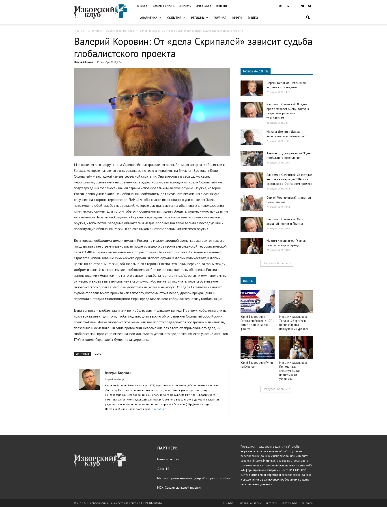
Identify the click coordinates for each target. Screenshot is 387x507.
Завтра (97, 354)
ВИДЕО (248, 281)
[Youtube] (309, 6)
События (174, 18)
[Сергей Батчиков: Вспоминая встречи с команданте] (252, 88)
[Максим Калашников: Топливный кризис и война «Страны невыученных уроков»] (296, 301)
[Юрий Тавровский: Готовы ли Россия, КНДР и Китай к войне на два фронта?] (258, 301)
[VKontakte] (302, 6)
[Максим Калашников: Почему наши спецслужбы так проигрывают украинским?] (296, 347)
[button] (307, 18)
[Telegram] (295, 6)
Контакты (221, 5)
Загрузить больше (275, 263)
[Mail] (280, 6)
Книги (237, 18)
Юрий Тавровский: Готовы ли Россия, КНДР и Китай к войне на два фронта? (257, 323)
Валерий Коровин (83, 62)
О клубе (142, 5)
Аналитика (148, 18)
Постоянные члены (163, 5)
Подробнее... (160, 409)
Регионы (197, 18)
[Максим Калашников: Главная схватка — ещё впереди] (252, 246)
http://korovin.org (114, 379)
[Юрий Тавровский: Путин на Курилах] (258, 347)
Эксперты (185, 5)
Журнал (220, 18)
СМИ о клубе (203, 5)
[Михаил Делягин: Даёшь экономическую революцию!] (252, 137)
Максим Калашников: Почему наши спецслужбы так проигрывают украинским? (293, 371)
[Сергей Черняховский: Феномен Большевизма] (252, 203)
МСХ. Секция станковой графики (179, 487)
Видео (253, 18)
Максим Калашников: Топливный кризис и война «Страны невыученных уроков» (294, 323)
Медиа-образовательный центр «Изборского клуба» (193, 478)
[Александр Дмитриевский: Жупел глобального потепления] (252, 158)
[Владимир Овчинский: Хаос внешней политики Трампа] (252, 224)
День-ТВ (163, 469)
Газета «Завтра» (168, 459)
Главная (79, 30)
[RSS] (287, 6)
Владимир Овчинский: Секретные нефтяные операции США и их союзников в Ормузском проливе (289, 179)
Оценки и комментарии (120, 30)
